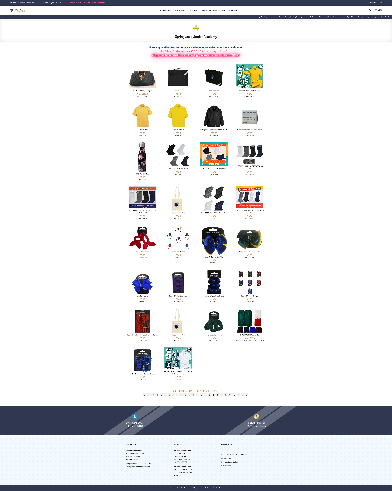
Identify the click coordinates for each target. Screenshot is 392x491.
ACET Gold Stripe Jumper (142, 91)
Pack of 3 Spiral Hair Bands (214, 296)
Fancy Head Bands (178, 252)
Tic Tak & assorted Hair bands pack (142, 374)
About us (224, 451)
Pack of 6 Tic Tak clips (249, 296)
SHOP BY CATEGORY (209, 10)
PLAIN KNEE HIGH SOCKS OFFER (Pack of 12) (249, 211)
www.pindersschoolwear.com (138, 466)
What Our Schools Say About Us (234, 454)
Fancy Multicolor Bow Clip (214, 257)
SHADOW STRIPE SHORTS (249, 335)
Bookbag (178, 91)
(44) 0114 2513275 (55, 3)
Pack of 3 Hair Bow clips (178, 296)
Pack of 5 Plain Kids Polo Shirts (249, 91)
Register (373, 2)
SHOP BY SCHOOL (164, 10)
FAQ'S (223, 10)
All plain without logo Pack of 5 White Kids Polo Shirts (178, 372)
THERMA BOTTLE (142, 174)
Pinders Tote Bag (178, 213)
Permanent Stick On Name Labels (249, 130)
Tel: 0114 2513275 (132, 459)
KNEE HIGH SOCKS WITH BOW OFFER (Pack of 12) (142, 211)
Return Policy (226, 466)
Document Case (214, 91)
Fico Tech (219, 488)
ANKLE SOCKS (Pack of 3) (178, 169)
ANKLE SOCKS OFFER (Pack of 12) (214, 169)
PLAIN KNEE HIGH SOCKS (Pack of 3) (214, 213)
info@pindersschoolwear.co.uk (138, 464)
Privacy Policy (226, 458)
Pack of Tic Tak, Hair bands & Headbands (142, 335)
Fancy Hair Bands (142, 252)
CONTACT (233, 10)
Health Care (180, 10)
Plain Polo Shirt (178, 130)
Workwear (193, 10)
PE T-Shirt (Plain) (142, 130)
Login (380, 2)
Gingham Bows (142, 296)
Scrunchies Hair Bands (214, 335)
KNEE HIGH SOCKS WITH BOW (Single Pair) (249, 167)
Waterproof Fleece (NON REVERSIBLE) (214, 130)
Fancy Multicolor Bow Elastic (249, 252)
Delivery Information (229, 462)
